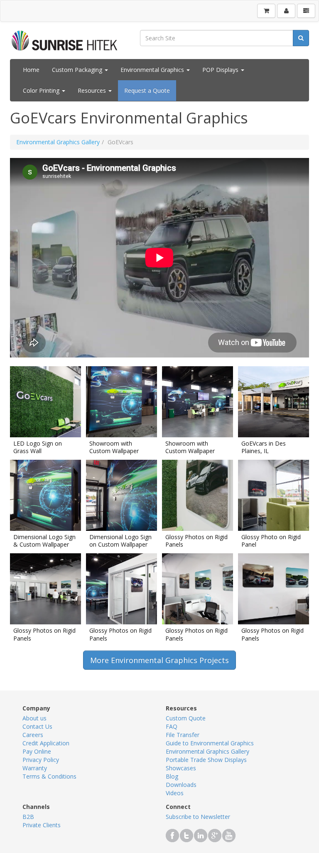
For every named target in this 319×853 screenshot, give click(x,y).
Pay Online (36, 751)
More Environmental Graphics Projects (159, 660)
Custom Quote (186, 718)
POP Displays (221, 70)
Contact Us (37, 726)
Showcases (181, 768)
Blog (172, 776)
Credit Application (45, 743)
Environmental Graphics (153, 70)
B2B (28, 817)
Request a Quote (147, 90)
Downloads (181, 785)
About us (34, 718)
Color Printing (42, 90)
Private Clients (41, 825)
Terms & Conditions (49, 776)
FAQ (171, 726)
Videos (175, 793)
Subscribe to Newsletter (198, 817)
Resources (93, 90)
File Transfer (182, 735)
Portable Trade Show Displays (206, 760)
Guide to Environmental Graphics (210, 743)
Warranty (34, 768)
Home (31, 70)
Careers (32, 735)
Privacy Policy (40, 760)
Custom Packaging (78, 70)
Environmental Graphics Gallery (58, 142)
